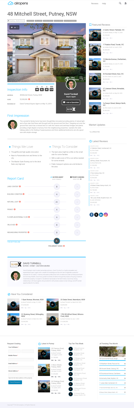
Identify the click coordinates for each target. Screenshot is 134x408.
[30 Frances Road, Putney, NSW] (53, 354)
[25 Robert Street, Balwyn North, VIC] (108, 188)
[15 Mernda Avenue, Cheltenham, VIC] (109, 64)
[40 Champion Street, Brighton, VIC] (82, 379)
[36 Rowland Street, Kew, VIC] (109, 79)
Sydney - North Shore (17, 21)
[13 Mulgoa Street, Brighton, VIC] (82, 359)
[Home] (17, 3)
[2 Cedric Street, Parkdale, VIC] (109, 35)
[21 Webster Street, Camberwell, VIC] (108, 150)
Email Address (13, 363)
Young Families (58, 20)
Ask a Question (72, 102)
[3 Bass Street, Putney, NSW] (53, 371)
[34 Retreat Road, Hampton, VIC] (82, 369)
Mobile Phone (13, 355)
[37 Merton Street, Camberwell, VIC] (82, 384)
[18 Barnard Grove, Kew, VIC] (82, 389)
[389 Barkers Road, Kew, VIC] (82, 374)
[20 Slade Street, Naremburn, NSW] (66, 305)
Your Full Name (13, 347)
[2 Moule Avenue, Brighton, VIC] (82, 349)
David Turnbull (36, 264)
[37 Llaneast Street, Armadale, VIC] (109, 94)
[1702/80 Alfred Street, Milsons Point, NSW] (66, 319)
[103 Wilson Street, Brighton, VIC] (82, 364)
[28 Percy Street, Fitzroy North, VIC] (108, 163)
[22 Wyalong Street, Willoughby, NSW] (27, 319)
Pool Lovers (38, 20)
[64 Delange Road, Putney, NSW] (53, 387)
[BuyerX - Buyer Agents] (16, 265)
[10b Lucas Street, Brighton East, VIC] (108, 200)
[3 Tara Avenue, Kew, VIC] (108, 175)
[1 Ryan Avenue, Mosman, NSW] (27, 305)
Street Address (13, 371)
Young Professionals (70, 20)
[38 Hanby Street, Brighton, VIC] (82, 354)
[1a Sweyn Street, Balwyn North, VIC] (109, 108)
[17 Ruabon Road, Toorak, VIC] (109, 50)
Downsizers (30, 20)
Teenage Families (48, 20)
